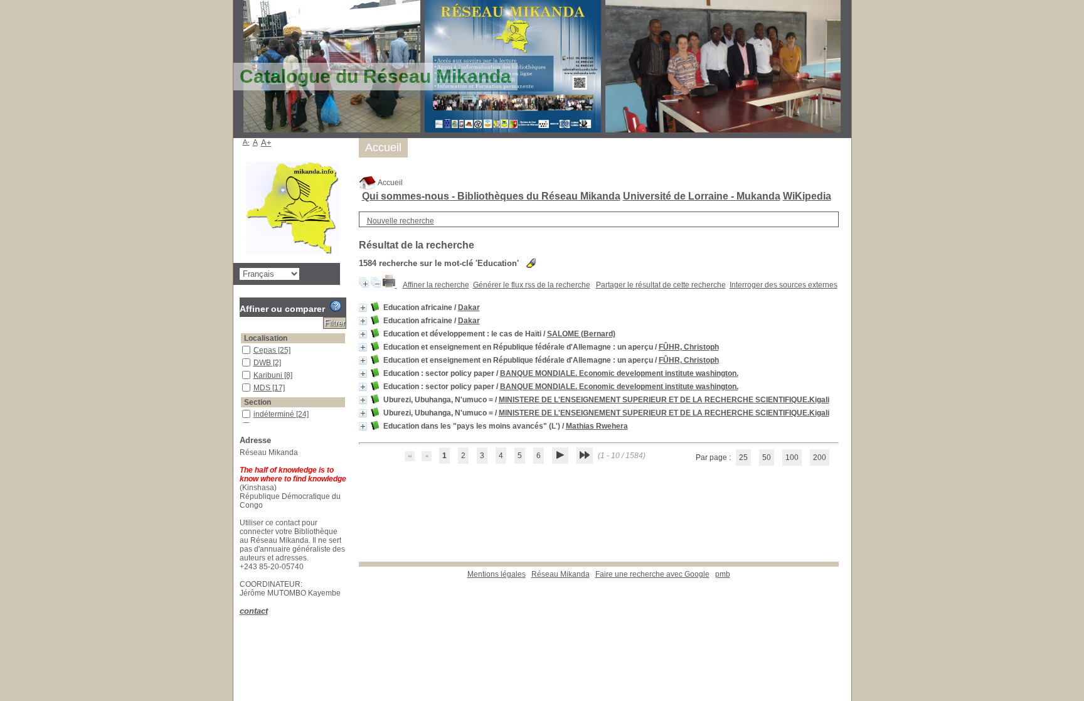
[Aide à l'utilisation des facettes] (335, 306)
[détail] (363, 308)
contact (254, 611)
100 (792, 457)
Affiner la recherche (436, 285)
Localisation (265, 338)
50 (766, 457)
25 (743, 457)
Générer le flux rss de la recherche (531, 285)
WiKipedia (807, 196)
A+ (266, 142)
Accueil (389, 182)
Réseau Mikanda (560, 574)
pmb (722, 574)
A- (246, 142)
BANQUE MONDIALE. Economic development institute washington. (619, 373)
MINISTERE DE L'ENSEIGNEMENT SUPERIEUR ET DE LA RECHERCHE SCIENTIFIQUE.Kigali (664, 399)
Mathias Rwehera (597, 426)
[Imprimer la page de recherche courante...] (390, 285)
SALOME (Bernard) (581, 333)
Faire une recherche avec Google (652, 574)
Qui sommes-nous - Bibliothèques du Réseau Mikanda (491, 196)
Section (257, 402)
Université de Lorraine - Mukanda (701, 196)
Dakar (469, 307)
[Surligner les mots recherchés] (531, 263)
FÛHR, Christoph (689, 347)
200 (819, 457)
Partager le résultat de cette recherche (661, 285)
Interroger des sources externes (783, 285)
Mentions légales (496, 574)
